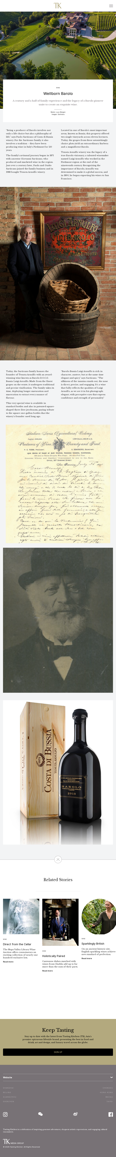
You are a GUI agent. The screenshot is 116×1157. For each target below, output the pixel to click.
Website (7, 1077)
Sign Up (58, 1052)
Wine (58, 88)
